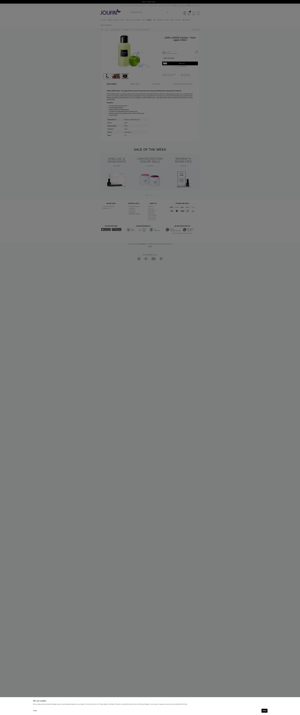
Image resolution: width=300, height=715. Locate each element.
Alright (264, 710)
